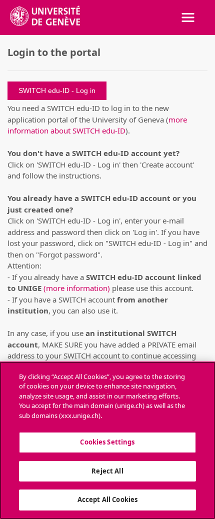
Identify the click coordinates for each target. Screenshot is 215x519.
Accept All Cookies (108, 499)
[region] (107, 440)
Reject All (107, 471)
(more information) (77, 288)
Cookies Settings (107, 442)
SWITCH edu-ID (45, 90)
